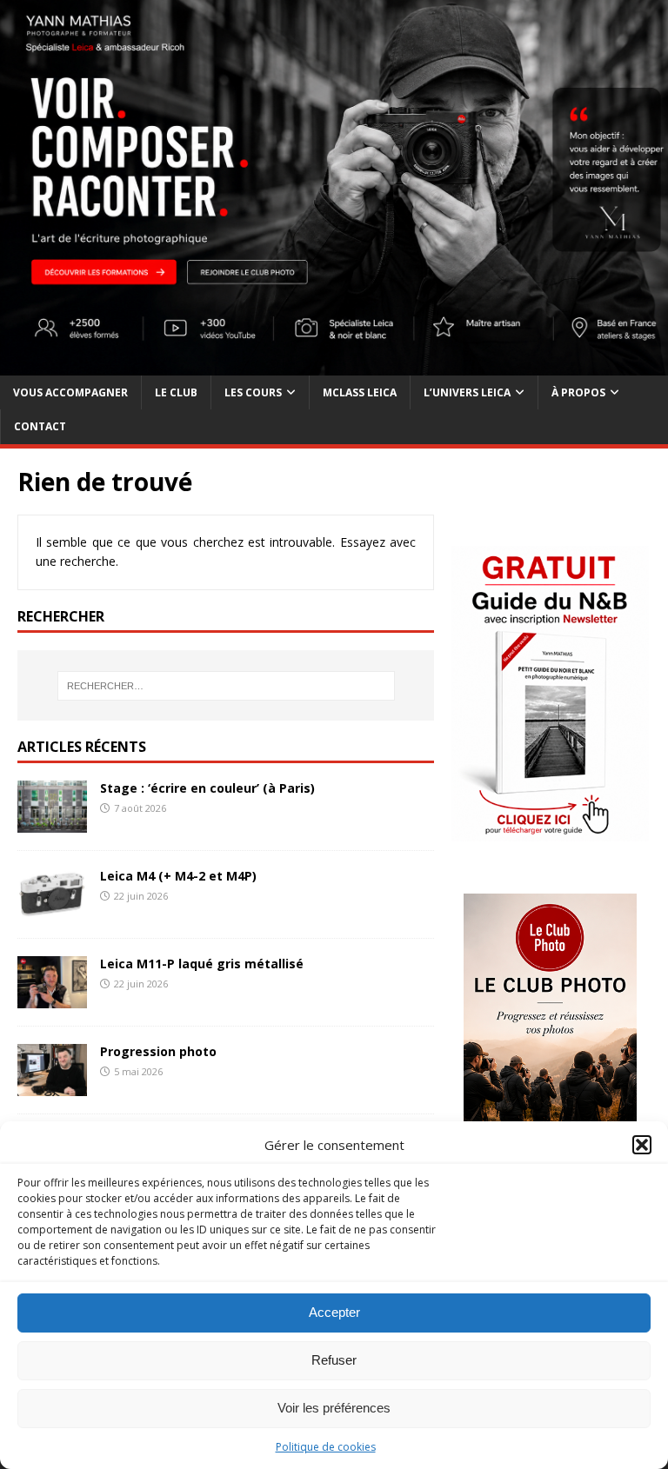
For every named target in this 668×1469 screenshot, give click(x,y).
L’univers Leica (467, 392)
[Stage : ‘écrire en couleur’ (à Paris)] (52, 822)
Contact (40, 426)
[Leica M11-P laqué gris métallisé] (52, 998)
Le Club (176, 392)
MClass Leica (360, 392)
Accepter (334, 1312)
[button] (642, 1144)
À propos (578, 392)
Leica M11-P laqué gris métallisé (202, 963)
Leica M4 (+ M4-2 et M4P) (178, 875)
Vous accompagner (70, 392)
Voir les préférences (334, 1407)
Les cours (253, 392)
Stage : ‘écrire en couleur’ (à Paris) (207, 788)
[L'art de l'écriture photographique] (334, 365)
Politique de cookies (326, 1446)
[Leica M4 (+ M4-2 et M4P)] (52, 910)
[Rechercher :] (225, 686)
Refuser (334, 1360)
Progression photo (158, 1051)
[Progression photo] (52, 1086)
